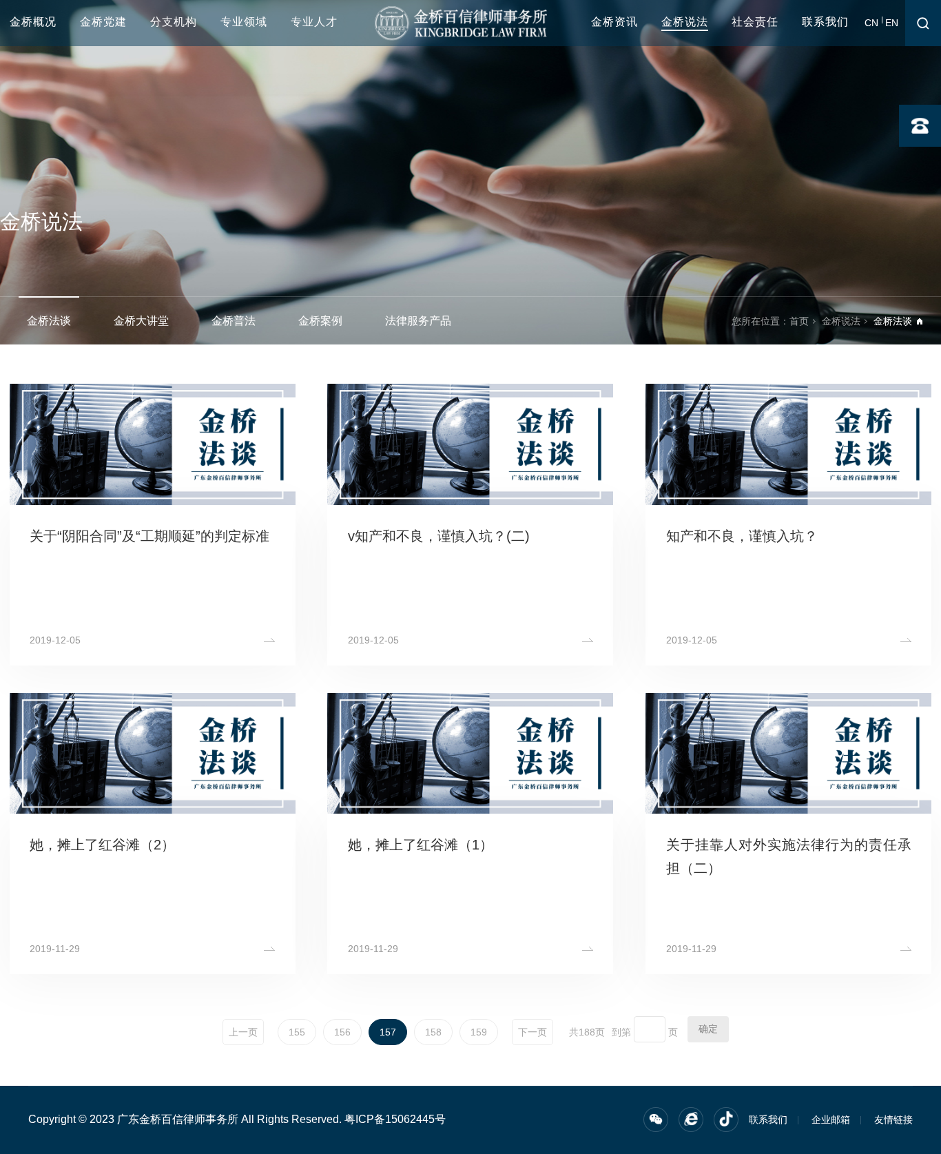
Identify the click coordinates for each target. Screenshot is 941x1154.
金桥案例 (320, 321)
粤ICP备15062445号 (395, 1119)
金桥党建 (103, 22)
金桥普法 (233, 321)
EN (891, 22)
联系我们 (825, 22)
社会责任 (755, 22)
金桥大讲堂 (141, 321)
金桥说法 (684, 22)
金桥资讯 (614, 22)
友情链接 (893, 1119)
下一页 (532, 1032)
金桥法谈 (49, 321)
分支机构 (173, 22)
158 (433, 1032)
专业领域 (243, 22)
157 (388, 1032)
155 (297, 1032)
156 (342, 1032)
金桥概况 (33, 22)
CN (871, 22)
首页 (799, 321)
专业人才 (314, 22)
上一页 (243, 1032)
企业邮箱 (830, 1119)
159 (478, 1032)
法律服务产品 (418, 321)
